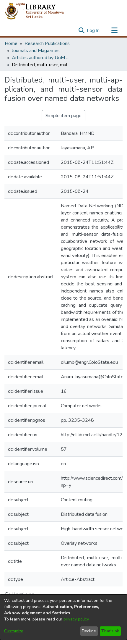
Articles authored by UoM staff (41, 57)
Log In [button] (93, 30)
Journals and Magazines (36, 50)
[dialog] (63, 617)
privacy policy (76, 619)
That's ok (110, 631)
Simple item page (63, 115)
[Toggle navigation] (114, 30)
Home (11, 43)
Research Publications (47, 43)
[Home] (39, 11)
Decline (89, 631)
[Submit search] (81, 30)
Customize (13, 631)
